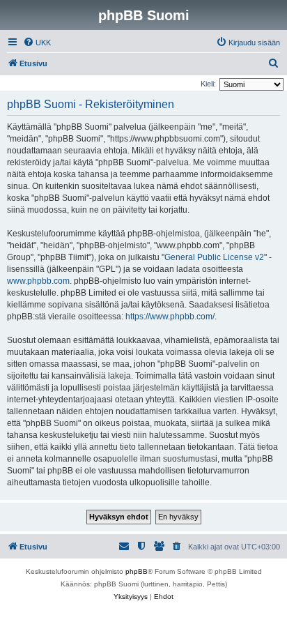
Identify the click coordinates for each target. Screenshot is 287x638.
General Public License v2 (214, 257)
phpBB (136, 571)
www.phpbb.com (38, 281)
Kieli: (208, 83)
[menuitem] (37, 42)
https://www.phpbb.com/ (170, 316)
